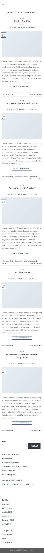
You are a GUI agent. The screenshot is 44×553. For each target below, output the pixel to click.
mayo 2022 (6, 504)
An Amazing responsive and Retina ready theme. (22, 356)
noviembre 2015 (8, 508)
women (4, 179)
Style (22, 18)
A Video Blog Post (22, 21)
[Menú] (3, 4)
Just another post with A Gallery (14, 466)
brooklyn (25, 176)
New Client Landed (22, 272)
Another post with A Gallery (22, 188)
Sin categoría (7, 534)
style (35, 176)
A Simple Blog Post (9, 470)
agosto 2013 (6, 524)
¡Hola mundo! (7, 458)
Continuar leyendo (22, 86)
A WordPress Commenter (12, 484)
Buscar (4, 441)
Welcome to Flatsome (10, 462)
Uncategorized (7, 542)
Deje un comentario (36, 94)
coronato (31, 27)
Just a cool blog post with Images (22, 103)
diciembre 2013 (8, 520)
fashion (31, 176)
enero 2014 (6, 516)
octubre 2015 (7, 512)
